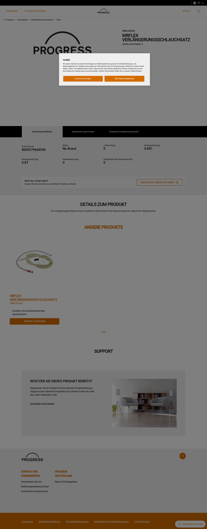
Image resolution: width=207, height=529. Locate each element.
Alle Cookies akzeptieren (124, 79)
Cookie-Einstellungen (83, 79)
